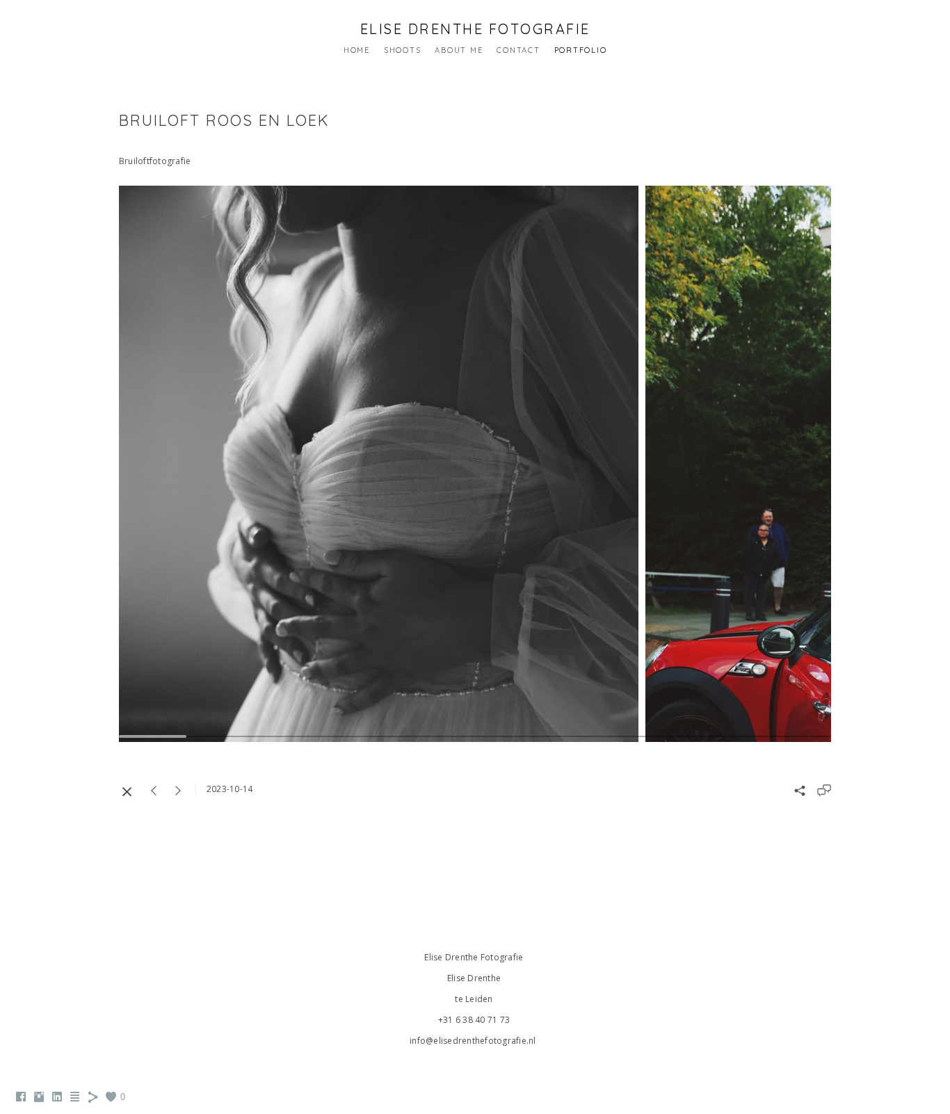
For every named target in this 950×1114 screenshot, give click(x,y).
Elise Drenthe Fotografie (475, 29)
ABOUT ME (459, 50)
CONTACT (518, 50)
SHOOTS (402, 50)
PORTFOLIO (580, 50)
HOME (357, 50)
